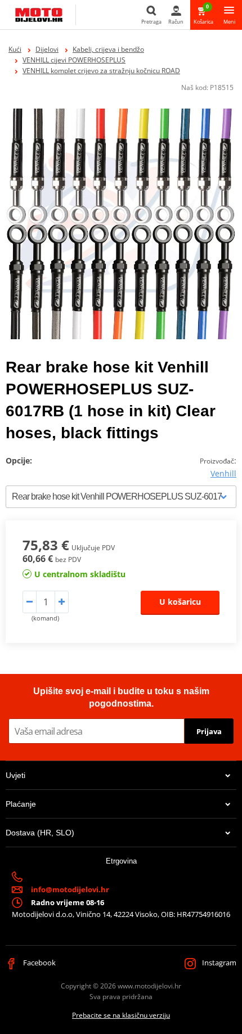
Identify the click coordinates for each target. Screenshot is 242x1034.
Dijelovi (47, 49)
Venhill (223, 473)
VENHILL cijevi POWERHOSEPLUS (74, 60)
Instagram (218, 962)
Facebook (38, 962)
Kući (14, 49)
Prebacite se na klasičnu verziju (121, 1015)
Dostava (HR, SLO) (40, 832)
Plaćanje (21, 803)
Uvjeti (15, 775)
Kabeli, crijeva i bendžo (108, 49)
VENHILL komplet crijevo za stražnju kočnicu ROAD (101, 70)
